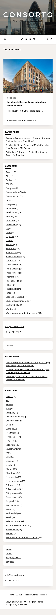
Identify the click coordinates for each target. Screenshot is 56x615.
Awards (9, 172)
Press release (12, 272)
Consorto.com (12, 196)
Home (8, 549)
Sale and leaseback (15, 296)
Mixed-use (11, 98)
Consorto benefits (14, 192)
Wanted (9, 309)
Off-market (11, 260)
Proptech (10, 276)
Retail (8, 292)
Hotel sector (11, 212)
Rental (9, 284)
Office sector (12, 264)
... (42, 110)
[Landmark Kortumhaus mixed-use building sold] (28, 76)
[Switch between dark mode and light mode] (47, 39)
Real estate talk (13, 280)
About (9, 553)
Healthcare (11, 208)
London (9, 240)
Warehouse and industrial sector (21, 313)
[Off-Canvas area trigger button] (4, 39)
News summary (13, 256)
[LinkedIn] (34, 39)
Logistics (10, 236)
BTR (8, 184)
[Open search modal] (52, 39)
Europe (9, 204)
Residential (11, 288)
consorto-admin (15, 120)
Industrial (10, 220)
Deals (8, 200)
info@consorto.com (14, 326)
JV (7, 228)
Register (10, 561)
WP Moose (22, 604)
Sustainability (12, 305)
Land (8, 232)
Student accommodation (17, 301)
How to (9, 216)
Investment (11, 224)
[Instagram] (30, 39)
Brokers (9, 180)
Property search (13, 557)
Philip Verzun (12, 268)
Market (9, 244)
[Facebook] (22, 39)
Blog (8, 176)
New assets (11, 252)
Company (10, 188)
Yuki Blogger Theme (33, 601)
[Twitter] (26, 39)
